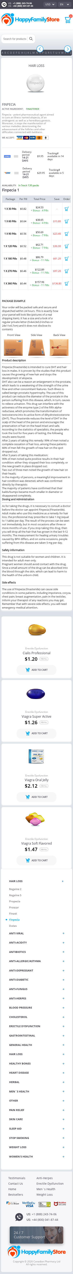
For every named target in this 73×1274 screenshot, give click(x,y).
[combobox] (50, 4)
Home (12, 1189)
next (67, 49)
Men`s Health (45, 1189)
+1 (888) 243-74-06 (22, 3)
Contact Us (15, 1183)
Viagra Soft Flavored (36, 844)
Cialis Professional (36, 653)
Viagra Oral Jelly (36, 780)
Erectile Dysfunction (36, 648)
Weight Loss (44, 1194)
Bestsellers (15, 1194)
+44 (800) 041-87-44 (23, 5)
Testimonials (16, 1178)
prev (40, 49)
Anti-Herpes (44, 1178)
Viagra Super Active (36, 717)
